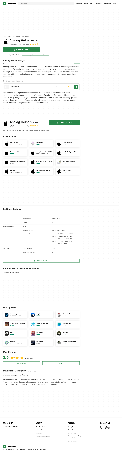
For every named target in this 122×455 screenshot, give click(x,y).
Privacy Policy (71, 427)
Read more (77, 63)
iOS (91, 3)
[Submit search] (19, 3)
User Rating (26, 44)
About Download (40, 427)
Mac (85, 3)
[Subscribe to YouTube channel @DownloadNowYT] (108, 427)
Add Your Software (41, 430)
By (14, 44)
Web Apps (107, 3)
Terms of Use (71, 430)
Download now (23, 50)
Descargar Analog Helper (11, 272)
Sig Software (33, 371)
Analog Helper (24, 40)
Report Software (43, 260)
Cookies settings (72, 441)
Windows (78, 3)
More (114, 3)
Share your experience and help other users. (35, 55)
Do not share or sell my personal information (74, 437)
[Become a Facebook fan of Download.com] (101, 427)
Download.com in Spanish (43, 436)
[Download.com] (9, 3)
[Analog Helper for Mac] (5, 41)
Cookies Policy (72, 433)
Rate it (61, 363)
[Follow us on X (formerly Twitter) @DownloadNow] (105, 427)
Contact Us (39, 433)
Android (98, 3)
